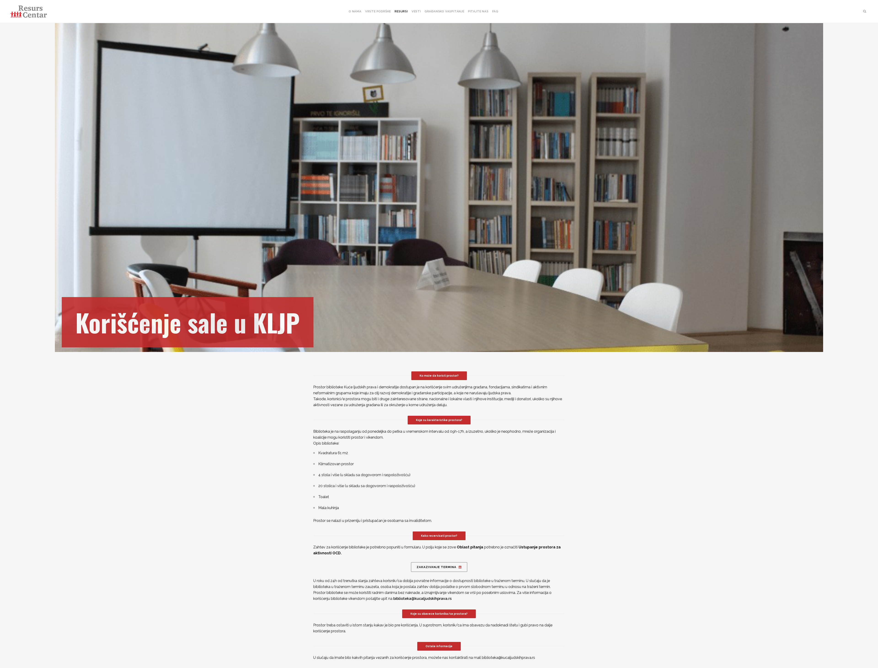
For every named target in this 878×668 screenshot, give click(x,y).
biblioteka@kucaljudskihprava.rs (422, 598)
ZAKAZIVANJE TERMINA (436, 567)
